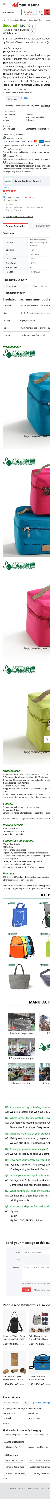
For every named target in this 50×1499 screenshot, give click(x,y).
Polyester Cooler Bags (14, 1467)
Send (26, 1290)
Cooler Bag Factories (14, 1460)
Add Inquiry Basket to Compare (19, 216)
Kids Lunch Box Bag (13, 1447)
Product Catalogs (42, 1402)
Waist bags (33, 1413)
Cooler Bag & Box (35, 20)
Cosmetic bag (34, 1418)
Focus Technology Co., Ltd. (35, 1488)
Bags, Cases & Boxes (18, 20)
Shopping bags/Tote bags (14, 1408)
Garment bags (9, 1413)
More (5, 1478)
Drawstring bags (35, 1408)
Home (5, 20)
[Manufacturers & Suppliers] (25, 4)
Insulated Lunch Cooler (15, 1473)
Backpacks (7, 1418)
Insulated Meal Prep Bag (38, 1447)
